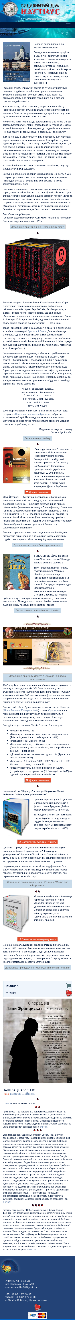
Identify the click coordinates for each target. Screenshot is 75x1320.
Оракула (53, 710)
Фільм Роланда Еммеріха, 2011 (20, 710)
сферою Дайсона (22, 1093)
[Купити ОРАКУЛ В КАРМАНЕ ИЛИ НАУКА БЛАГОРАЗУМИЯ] (37, 646)
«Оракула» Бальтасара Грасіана (32, 414)
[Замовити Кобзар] (37, 268)
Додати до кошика (38, 492)
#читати (44, 1126)
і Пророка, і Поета (36, 331)
